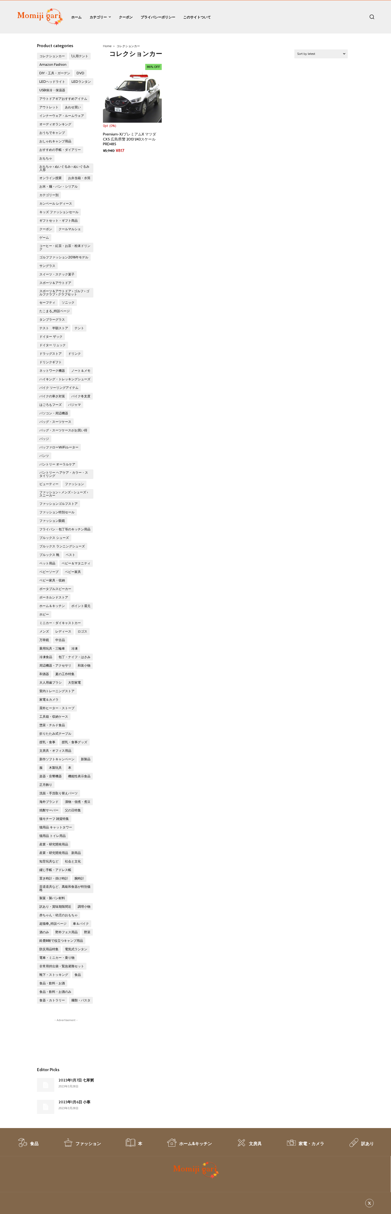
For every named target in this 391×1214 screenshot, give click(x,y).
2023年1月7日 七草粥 (76, 1080)
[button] (371, 16)
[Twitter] (369, 1203)
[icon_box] (28, 1145)
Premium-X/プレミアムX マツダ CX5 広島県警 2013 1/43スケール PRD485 (129, 139)
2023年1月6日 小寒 (74, 1102)
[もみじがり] (39, 17)
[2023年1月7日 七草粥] (45, 1085)
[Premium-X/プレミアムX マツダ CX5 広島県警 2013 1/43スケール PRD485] (132, 93)
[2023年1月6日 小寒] (45, 1107)
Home (107, 46)
